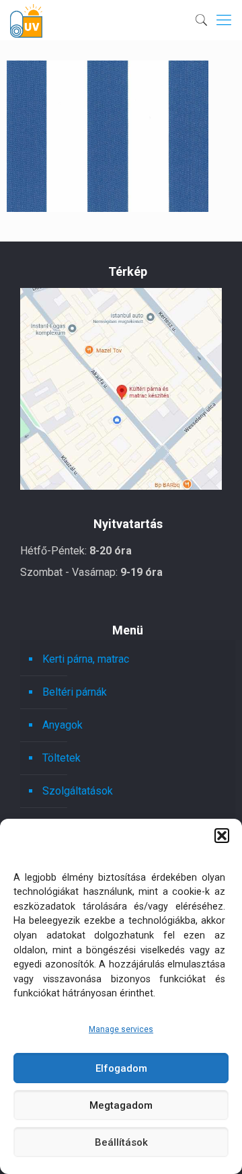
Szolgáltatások (77, 790)
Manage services (121, 1029)
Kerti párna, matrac (85, 659)
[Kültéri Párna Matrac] (121, 486)
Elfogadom (121, 1068)
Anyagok (62, 725)
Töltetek (61, 757)
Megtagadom (121, 1105)
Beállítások (121, 1142)
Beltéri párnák (74, 692)
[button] (222, 835)
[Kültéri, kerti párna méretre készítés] (26, 20)
